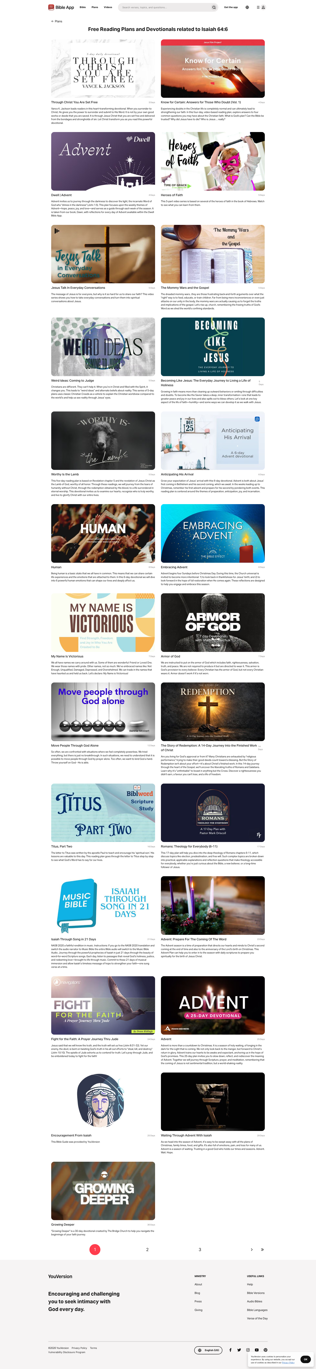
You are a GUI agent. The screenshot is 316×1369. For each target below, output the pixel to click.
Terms (93, 1347)
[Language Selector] (247, 7)
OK (305, 1359)
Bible (83, 7)
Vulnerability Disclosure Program (66, 1352)
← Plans (56, 21)
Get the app (231, 7)
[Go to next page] (252, 1249)
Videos (108, 7)
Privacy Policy (79, 1347)
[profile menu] (261, 7)
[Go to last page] (262, 1249)
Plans (95, 7)
